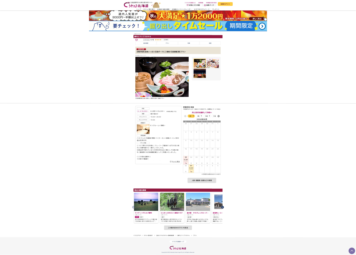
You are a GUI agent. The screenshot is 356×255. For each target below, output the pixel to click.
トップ (138, 9)
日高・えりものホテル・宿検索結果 (165, 235)
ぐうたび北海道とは (190, 3)
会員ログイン (225, 4)
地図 (210, 43)
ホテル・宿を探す (149, 9)
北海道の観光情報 (163, 9)
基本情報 (145, 43)
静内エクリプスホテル (142, 36)
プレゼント (216, 9)
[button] (187, 74)
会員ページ (210, 5)
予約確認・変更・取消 (211, 3)
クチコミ (146, 39)
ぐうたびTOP (137, 235)
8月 (190, 116)
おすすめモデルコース (202, 9)
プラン (167, 43)
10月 (206, 116)
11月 (214, 116)
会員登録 (200, 3)
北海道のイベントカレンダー (182, 9)
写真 (189, 43)
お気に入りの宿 (194, 5)
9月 (198, 116)
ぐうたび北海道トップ (178, 241)
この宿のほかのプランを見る (178, 228)
